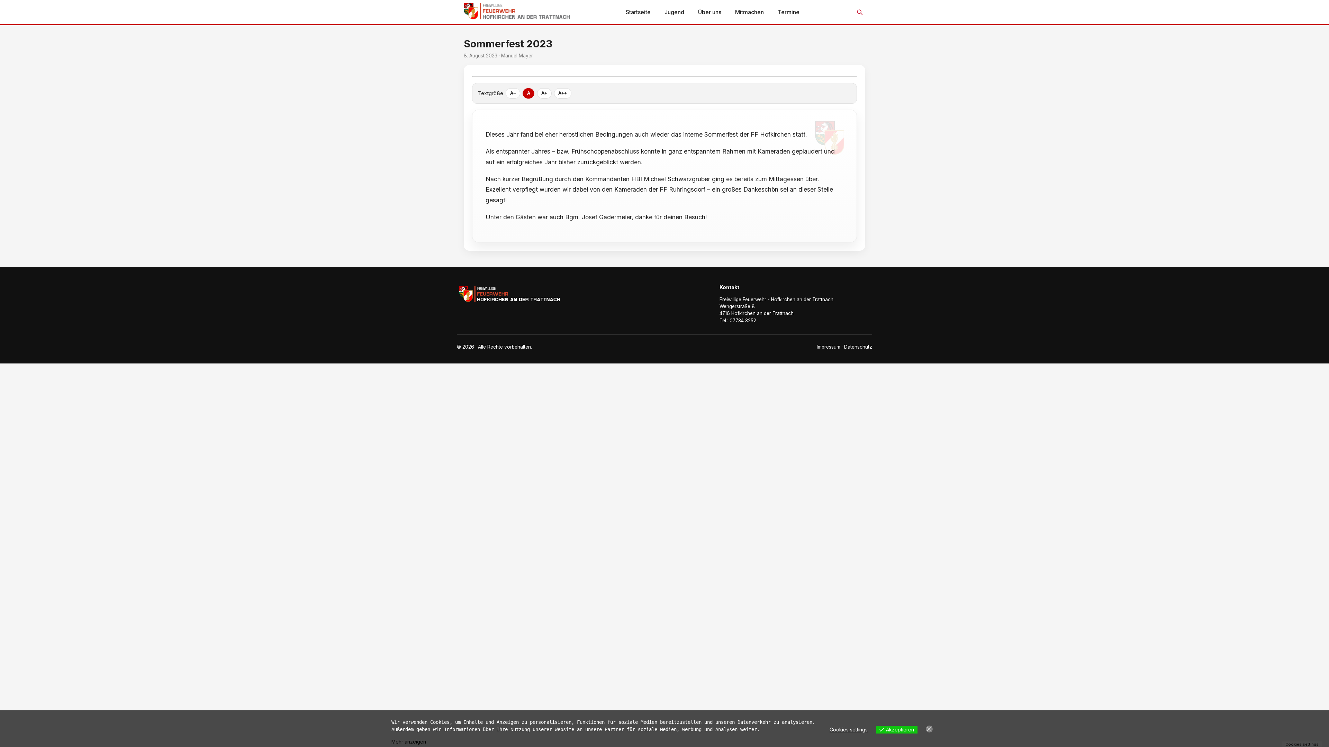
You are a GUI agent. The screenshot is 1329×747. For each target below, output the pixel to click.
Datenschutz (858, 347)
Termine (788, 12)
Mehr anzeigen (408, 742)
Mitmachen (749, 12)
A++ (562, 93)
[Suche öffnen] (859, 12)
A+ (544, 93)
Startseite (638, 12)
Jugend (674, 12)
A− (513, 93)
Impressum (828, 347)
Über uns (709, 12)
